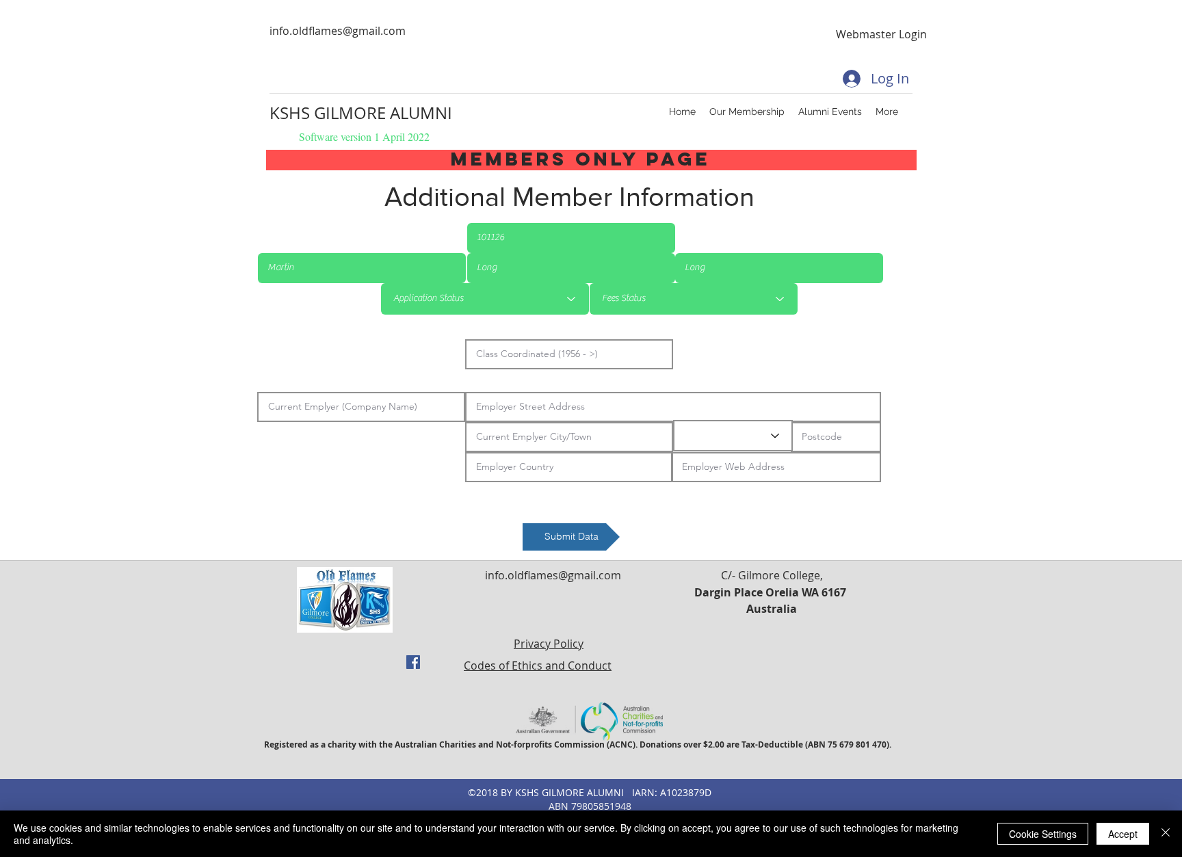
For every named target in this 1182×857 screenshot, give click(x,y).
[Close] (1165, 833)
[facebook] (413, 662)
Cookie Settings (1043, 834)
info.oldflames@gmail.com (338, 30)
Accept (1123, 834)
